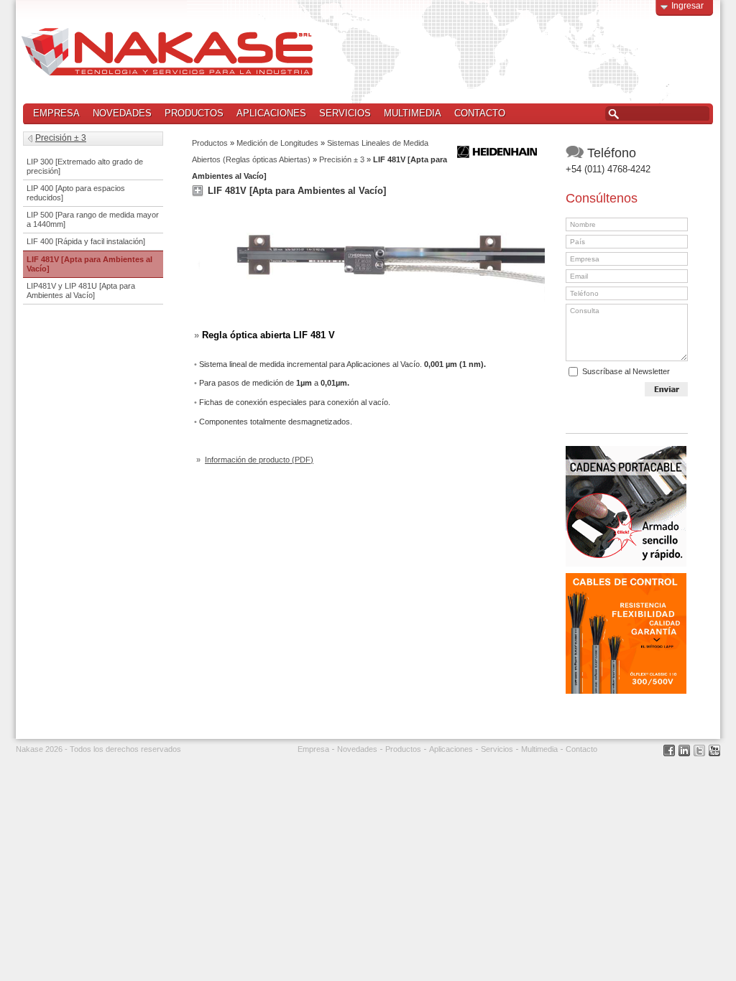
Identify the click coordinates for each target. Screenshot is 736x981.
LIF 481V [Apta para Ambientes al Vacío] (89, 264)
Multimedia (412, 113)
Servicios (345, 113)
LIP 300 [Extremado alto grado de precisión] (85, 166)
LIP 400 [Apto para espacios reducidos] (76, 193)
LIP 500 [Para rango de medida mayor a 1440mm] (93, 219)
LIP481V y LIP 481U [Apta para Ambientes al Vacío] (81, 290)
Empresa (56, 113)
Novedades (122, 113)
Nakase (167, 51)
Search (613, 114)
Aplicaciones (271, 113)
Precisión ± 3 (341, 159)
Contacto (479, 113)
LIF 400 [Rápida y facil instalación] (86, 241)
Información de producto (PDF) (259, 459)
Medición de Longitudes (277, 143)
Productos (191, 114)
